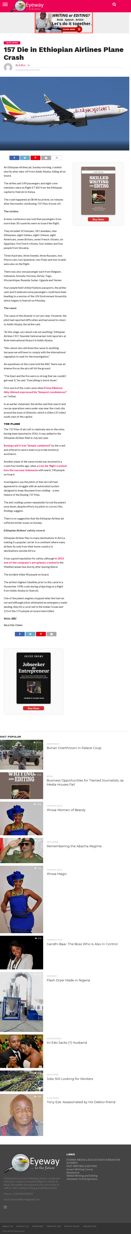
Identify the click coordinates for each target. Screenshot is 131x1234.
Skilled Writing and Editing (82, 1175)
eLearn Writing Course (80, 1169)
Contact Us (22, 1226)
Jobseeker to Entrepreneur (82, 1178)
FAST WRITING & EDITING (82, 1166)
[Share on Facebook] (14, 157)
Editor (22, 65)
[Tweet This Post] (25, 157)
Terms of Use (53, 1226)
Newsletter (73, 1172)
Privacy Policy (72, 1226)
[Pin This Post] (35, 157)
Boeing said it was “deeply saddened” (27, 445)
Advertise (37, 1226)
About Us (7, 1226)
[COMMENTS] (57, 157)
